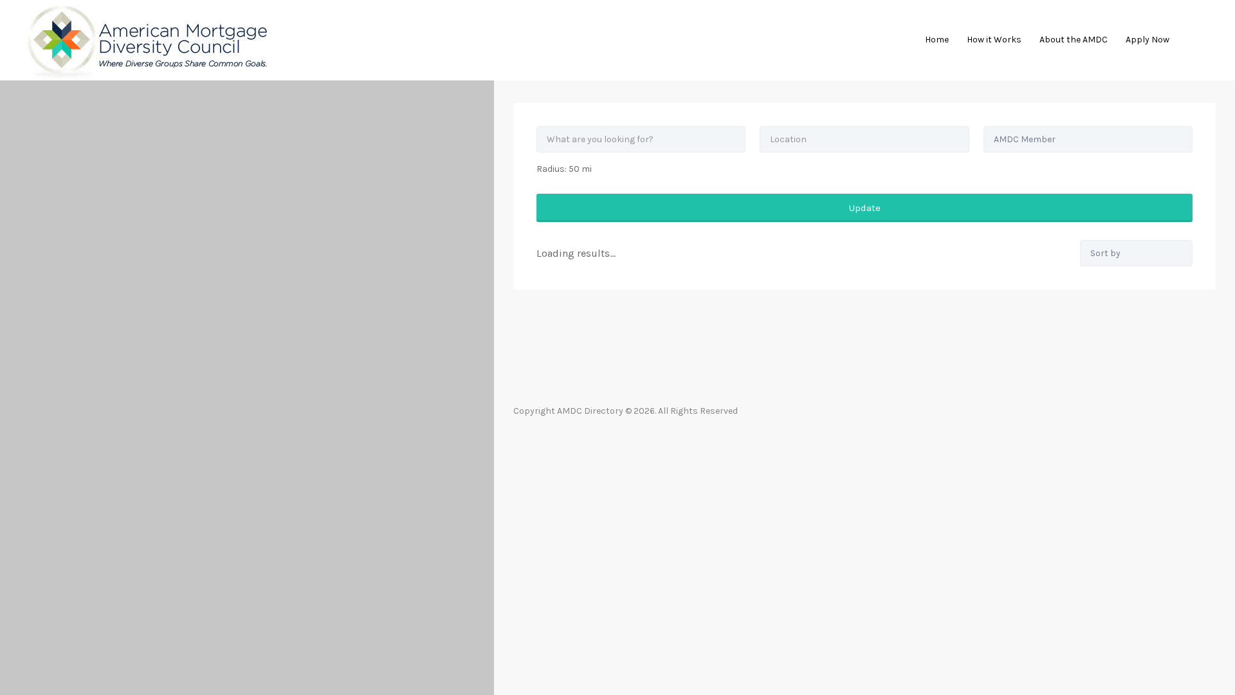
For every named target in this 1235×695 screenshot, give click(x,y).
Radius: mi (564, 168)
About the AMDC (1073, 39)
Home (937, 39)
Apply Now (1147, 39)
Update (865, 208)
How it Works (994, 39)
